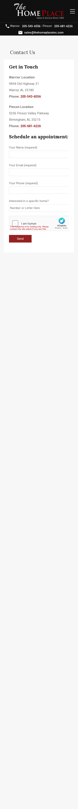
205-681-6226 (63, 26)
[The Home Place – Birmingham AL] (39, 18)
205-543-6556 (31, 26)
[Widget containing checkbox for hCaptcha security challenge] (39, 223)
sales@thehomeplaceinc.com (44, 32)
